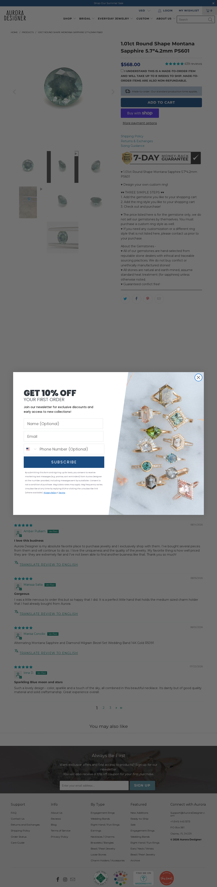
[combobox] (31, 449)
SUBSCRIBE (64, 462)
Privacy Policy (50, 492)
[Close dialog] (198, 377)
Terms (62, 492)
